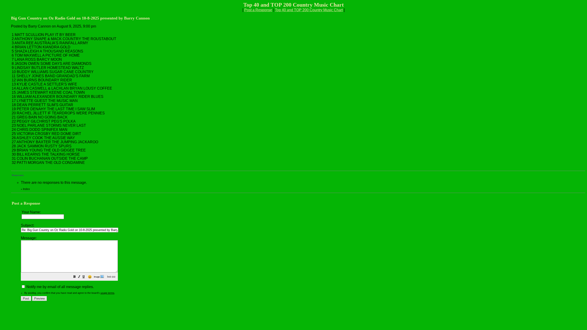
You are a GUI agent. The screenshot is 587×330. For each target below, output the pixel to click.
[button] (74, 277)
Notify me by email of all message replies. (59, 287)
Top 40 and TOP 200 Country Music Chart (309, 10)
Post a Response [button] (258, 10)
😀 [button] (90, 277)
